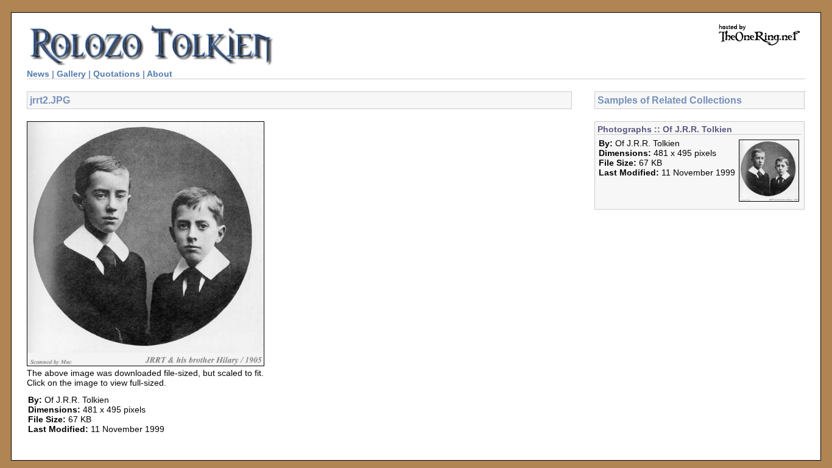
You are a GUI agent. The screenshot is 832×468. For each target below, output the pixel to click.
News (38, 74)
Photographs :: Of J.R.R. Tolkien (665, 129)
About (159, 74)
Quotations (116, 74)
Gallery (71, 74)
